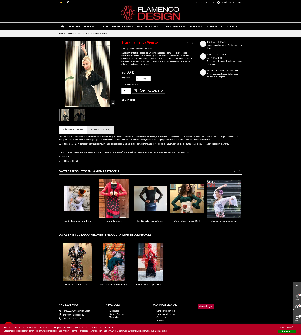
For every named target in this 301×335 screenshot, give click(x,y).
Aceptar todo (287, 331)
